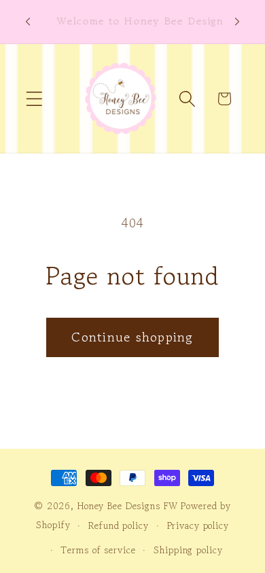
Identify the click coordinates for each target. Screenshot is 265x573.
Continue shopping (132, 337)
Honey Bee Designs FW (127, 506)
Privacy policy (198, 525)
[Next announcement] (237, 22)
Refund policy (118, 525)
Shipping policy (188, 550)
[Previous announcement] (28, 22)
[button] (34, 98)
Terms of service (97, 550)
